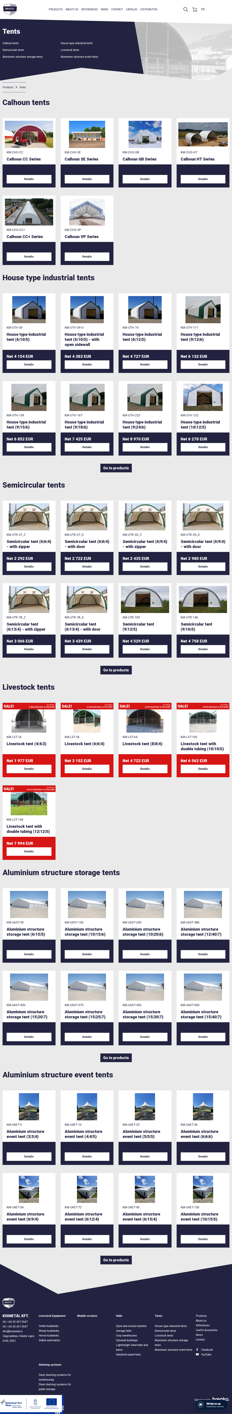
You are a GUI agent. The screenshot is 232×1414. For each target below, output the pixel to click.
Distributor (148, 9)
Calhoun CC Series (24, 159)
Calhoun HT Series (198, 159)
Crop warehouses (126, 1335)
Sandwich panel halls (128, 1354)
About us (72, 9)
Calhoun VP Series (82, 236)
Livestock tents (70, 50)
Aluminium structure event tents (79, 56)
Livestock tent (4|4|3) (26, 743)
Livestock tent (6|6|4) (84, 743)
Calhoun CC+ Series (25, 236)
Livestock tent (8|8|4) (142, 743)
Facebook (207, 1349)
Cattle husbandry (49, 1326)
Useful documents (207, 1330)
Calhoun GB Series (140, 159)
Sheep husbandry (49, 1330)
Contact (117, 9)
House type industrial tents (77, 43)
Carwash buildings (127, 1340)
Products (56, 9)
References (89, 9)
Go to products (116, 468)
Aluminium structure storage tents (23, 56)
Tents (22, 87)
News (104, 9)
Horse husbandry (49, 1335)
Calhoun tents (11, 43)
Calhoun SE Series (81, 159)
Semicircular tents (13, 50)
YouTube (206, 1354)
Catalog (131, 9)
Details (29, 179)
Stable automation (49, 1340)
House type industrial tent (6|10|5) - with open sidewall (84, 339)
